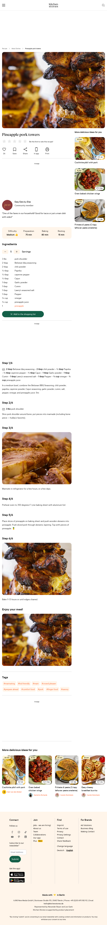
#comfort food (28, 689)
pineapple (19, 305)
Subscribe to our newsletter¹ (16, 844)
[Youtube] (12, 837)
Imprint (60, 825)
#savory (64, 689)
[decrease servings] (5, 252)
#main (36, 683)
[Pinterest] (19, 837)
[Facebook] (12, 832)
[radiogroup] (15, 141)
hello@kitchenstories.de (53, 903)
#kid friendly (24, 683)
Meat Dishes (16, 48)
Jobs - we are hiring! (42, 825)
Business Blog (87, 828)
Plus (37, 841)
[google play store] (18, 881)
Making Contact (87, 831)
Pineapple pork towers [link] (33, 48)
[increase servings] (17, 252)
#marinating (9, 683)
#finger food (52, 689)
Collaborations (39, 834)
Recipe (4, 48)
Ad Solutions (86, 825)
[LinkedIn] (25, 837)
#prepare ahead (11, 689)
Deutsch (60, 850)
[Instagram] (19, 832)
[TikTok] (25, 832)
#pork (40, 689)
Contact (60, 838)
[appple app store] (18, 875)
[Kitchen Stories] (53, 5)
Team (35, 831)
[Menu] (3, 5)
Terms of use (62, 828)
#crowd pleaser (49, 683)
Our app (37, 838)
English (69, 850)
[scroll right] (104, 768)
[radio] (4, 141)
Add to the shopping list (25, 314)
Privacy (60, 831)
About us (37, 828)
